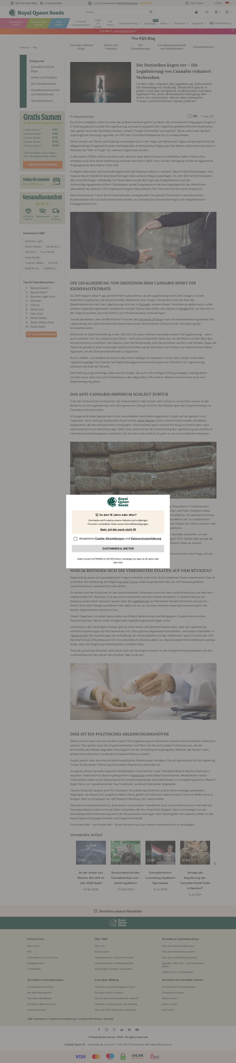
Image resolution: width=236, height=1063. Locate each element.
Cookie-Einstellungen (110, 538)
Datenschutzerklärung (146, 538)
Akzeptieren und (120, 538)
